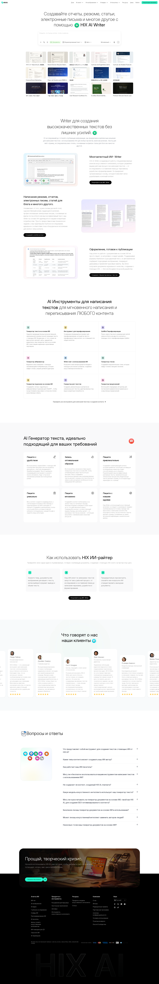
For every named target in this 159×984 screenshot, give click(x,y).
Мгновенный (105, 42)
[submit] (118, 42)
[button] (100, 751)
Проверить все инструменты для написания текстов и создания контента (78, 402)
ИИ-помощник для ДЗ (38, 929)
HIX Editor (55, 909)
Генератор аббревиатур (35, 362)
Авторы (95, 903)
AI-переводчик (35, 936)
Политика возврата (99, 921)
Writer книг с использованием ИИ (76, 362)
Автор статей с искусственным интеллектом (36, 924)
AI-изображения (36, 903)
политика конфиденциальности (99, 914)
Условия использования (100, 918)
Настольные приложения (60, 906)
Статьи (74, 905)
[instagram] (115, 907)
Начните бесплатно (34, 879)
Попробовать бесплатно (149, 2)
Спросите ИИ (35, 932)
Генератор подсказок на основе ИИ (39, 384)
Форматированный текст (72, 42)
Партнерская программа (101, 910)
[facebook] (115, 904)
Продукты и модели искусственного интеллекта (81, 901)
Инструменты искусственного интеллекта (60, 913)
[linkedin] (121, 904)
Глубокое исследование (39, 910)
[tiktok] (118, 907)
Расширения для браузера (60, 902)
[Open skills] (47, 42)
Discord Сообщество (99, 924)
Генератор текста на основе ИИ (38, 331)
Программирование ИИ (38, 916)
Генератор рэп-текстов (72, 384)
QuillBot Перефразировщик (111, 331)
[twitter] (118, 904)
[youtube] (125, 904)
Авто (88, 42)
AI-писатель (35, 919)
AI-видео (34, 907)
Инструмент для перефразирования (77, 331)
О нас (94, 900)
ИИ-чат (33, 900)
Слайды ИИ (34, 913)
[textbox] (79, 36)
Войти (137, 2)
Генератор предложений (110, 384)
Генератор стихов (107, 362)
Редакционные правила (100, 907)
